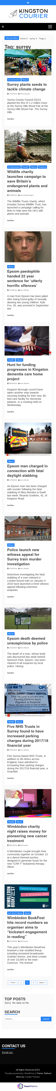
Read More (10, 119)
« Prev (12, 982)
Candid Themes (32, 1076)
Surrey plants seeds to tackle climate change (27, 87)
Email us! (7, 1052)
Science (42, 167)
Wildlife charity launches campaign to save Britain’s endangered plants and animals (27, 181)
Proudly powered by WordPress (20, 1073)
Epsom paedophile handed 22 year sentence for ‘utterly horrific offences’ (24, 278)
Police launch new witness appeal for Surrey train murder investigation (24, 556)
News (25, 79)
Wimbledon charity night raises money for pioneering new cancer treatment (27, 833)
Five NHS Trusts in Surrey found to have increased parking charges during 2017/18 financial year (27, 736)
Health (25, 167)
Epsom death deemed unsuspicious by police (27, 641)
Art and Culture (15, 913)
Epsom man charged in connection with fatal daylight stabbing (27, 470)
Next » (42, 982)
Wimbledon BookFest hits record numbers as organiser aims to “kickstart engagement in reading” (27, 927)
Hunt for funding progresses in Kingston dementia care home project (27, 371)
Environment (14, 79)
